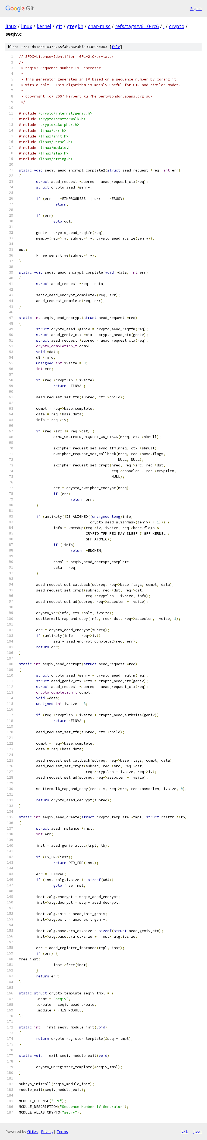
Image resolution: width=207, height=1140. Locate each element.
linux (10, 26)
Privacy (47, 1131)
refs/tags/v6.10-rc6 (137, 26)
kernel (44, 26)
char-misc (99, 26)
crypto (176, 26)
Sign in (196, 8)
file (116, 47)
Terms (62, 1131)
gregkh (75, 26)
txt (184, 1131)
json (197, 1131)
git (59, 26)
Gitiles (32, 1131)
